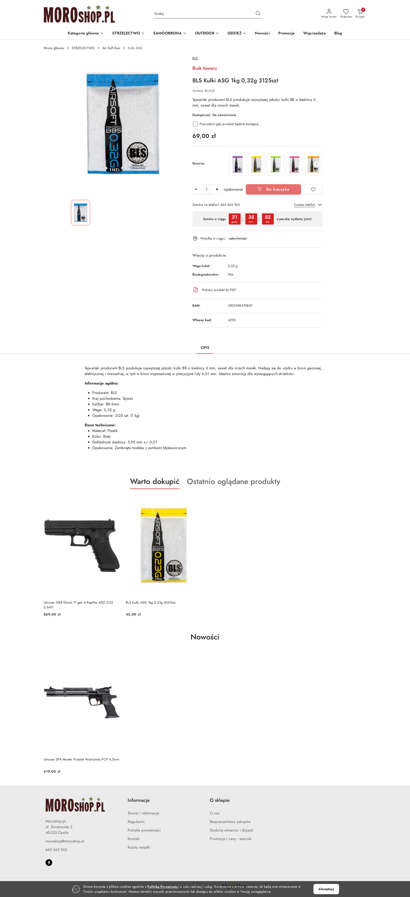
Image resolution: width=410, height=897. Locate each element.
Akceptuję (326, 889)
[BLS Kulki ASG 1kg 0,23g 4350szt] (256, 164)
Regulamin (136, 821)
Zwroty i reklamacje (143, 813)
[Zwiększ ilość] (217, 189)
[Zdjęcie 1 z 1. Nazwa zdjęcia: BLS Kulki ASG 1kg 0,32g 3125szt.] (80, 212)
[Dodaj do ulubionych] (313, 189)
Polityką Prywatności (163, 886)
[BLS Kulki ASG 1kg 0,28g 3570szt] (294, 164)
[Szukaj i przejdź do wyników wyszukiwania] (258, 13)
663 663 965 (56, 849)
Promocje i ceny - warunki (231, 838)
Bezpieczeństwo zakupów (230, 821)
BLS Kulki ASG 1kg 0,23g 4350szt (151, 602)
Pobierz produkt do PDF (219, 289)
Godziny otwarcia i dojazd (231, 830)
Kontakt (134, 838)
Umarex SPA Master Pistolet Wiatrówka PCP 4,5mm (81, 759)
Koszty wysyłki (139, 847)
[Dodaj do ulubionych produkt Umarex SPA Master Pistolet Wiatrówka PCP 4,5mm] (114, 657)
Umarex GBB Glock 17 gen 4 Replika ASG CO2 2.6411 (78, 605)
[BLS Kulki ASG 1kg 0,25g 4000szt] (275, 164)
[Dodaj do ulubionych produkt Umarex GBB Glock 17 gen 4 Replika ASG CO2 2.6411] (114, 500)
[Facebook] (49, 862)
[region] (275, 164)
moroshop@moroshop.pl (65, 841)
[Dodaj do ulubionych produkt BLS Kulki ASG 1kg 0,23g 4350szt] (196, 500)
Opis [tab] (205, 347)
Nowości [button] (205, 636)
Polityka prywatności (144, 830)
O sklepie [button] (220, 800)
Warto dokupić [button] (154, 481)
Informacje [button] (139, 800)
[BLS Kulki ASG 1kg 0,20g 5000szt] (237, 164)
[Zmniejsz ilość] (196, 189)
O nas (214, 813)
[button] (86, 34)
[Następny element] (316, 164)
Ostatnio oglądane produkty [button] (233, 481)
